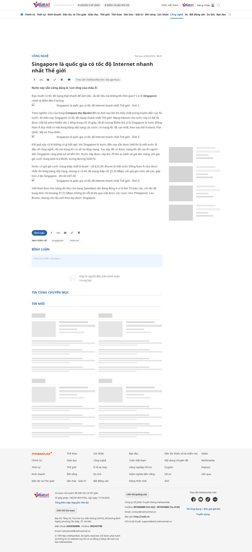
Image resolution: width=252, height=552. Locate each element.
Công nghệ (176, 14)
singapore (57, 240)
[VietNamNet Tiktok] (208, 500)
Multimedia (208, 460)
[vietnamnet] (42, 8)
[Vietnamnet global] (188, 6)
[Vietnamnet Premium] (42, 455)
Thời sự (41, 14)
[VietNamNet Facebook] (193, 500)
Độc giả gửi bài (212, 508)
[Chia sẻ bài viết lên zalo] (41, 79)
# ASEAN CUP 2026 (89, 5)
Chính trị (30, 14)
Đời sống (150, 14)
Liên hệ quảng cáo (137, 494)
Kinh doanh (54, 14)
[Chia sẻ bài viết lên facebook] (34, 79)
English (169, 467)
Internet (74, 240)
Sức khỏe (163, 14)
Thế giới (105, 14)
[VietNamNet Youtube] (200, 500)
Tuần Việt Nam (169, 5)
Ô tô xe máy (100, 467)
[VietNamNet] (21, 14)
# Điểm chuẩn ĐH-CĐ (117, 5)
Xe (186, 14)
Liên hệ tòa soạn (66, 510)
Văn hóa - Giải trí (133, 14)
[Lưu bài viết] (61, 79)
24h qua (206, 474)
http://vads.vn (142, 516)
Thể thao (116, 14)
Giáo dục (93, 14)
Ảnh (167, 481)
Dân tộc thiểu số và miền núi (181, 453)
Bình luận (39, 232)
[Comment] (69, 79)
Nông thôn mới (138, 481)
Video (204, 453)
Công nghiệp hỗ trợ (140, 467)
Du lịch (211, 14)
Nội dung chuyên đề (176, 460)
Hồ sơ (168, 474)
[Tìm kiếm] (218, 5)
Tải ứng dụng (194, 508)
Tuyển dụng (203, 514)
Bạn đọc (221, 14)
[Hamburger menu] (230, 14)
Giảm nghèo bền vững (142, 474)
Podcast (205, 467)
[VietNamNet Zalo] (215, 500)
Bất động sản (197, 14)
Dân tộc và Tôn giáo (74, 14)
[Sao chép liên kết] (54, 79)
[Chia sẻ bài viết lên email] (48, 79)
